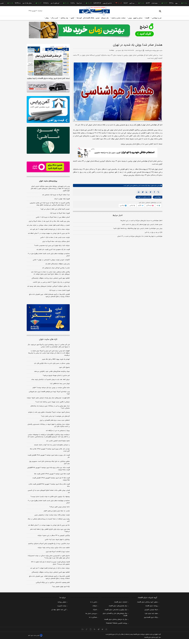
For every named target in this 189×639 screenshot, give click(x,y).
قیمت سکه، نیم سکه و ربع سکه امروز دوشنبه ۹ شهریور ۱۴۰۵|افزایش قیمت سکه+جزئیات (48, 469)
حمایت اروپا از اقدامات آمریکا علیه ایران (58, 552)
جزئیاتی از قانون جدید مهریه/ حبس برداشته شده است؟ (52, 402)
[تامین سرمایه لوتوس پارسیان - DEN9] (48, 140)
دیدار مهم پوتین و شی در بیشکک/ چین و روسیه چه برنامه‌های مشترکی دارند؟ (50, 407)
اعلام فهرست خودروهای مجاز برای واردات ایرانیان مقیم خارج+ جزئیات (48, 398)
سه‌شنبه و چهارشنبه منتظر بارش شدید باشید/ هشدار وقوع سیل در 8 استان (49, 502)
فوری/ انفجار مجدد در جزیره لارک (59, 290)
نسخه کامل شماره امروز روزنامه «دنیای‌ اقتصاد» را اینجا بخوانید (48, 78)
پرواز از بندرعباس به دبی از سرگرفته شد (58, 430)
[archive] (82, 629)
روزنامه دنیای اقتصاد (151, 606)
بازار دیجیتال (105, 18)
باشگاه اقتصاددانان (88, 18)
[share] (90, 629)
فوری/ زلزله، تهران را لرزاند (62, 199)
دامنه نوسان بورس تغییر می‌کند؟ (59, 507)
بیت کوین (115, 3)
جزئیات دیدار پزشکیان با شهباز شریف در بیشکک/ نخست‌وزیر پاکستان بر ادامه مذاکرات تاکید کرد (49, 425)
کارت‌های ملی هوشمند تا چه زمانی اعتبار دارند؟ (55, 416)
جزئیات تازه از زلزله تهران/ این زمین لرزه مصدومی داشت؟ (52, 245)
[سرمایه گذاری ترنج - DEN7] (94, 30)
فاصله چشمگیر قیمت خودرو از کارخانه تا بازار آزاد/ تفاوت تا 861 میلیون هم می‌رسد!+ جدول (50, 563)
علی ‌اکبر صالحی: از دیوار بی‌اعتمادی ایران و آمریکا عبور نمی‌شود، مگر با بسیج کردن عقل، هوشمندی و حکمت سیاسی (49, 346)
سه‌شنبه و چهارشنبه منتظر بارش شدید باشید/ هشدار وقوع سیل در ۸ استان (49, 254)
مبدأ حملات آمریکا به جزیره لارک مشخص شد (56, 195)
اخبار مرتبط (118, 215)
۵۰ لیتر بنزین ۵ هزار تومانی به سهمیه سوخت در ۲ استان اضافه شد (49, 233)
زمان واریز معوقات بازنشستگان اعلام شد (57, 264)
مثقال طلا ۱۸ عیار (11, 3)
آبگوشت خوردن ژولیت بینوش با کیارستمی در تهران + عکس (51, 260)
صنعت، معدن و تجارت (118, 18)
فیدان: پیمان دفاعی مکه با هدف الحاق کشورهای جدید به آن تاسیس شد (49, 491)
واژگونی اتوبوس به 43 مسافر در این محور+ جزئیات (54, 535)
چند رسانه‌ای (64, 18)
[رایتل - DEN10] (48, 167)
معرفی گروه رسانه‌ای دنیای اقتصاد (147, 602)
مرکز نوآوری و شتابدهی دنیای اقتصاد (116, 610)
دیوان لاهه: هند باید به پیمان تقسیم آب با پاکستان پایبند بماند (50, 379)
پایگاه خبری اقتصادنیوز (151, 617)
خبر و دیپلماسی (156, 18)
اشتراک (95, 610)
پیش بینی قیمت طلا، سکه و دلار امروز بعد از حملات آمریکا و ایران (49, 221)
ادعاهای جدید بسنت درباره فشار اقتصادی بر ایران (55, 420)
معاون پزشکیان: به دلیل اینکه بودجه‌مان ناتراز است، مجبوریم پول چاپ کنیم (49, 462)
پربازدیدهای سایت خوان (48, 181)
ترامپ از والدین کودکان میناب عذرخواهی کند (56, 268)
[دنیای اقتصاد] (94, 11)
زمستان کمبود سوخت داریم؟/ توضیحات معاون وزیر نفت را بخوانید (49, 412)
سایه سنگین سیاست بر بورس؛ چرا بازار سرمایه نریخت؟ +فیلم (51, 388)
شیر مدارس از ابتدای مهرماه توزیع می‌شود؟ (56, 375)
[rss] (94, 629)
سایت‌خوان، (153, 185)
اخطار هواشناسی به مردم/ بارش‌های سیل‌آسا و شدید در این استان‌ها (141, 220)
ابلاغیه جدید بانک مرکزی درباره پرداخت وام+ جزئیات (54, 548)
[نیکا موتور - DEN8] (48, 86)
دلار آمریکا (63, 3)
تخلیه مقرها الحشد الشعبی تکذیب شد (58, 441)
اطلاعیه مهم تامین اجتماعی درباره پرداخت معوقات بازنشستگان (51, 278)
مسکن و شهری (138, 18)
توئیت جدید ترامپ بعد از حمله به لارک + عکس (55, 237)
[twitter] (150, 192)
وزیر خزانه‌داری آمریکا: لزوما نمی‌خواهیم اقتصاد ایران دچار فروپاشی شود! (49, 393)
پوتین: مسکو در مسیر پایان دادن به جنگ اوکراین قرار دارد (52, 363)
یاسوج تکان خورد (64, 367)
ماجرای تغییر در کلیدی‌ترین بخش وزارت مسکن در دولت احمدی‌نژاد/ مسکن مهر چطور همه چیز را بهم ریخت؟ (49, 557)
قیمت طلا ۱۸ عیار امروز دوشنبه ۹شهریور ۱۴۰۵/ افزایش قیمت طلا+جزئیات (51, 479)
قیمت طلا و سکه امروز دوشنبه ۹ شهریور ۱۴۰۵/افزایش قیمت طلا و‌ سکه (49, 485)
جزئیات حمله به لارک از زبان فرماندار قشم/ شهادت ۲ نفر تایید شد (50, 229)
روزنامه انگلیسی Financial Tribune (116, 623)
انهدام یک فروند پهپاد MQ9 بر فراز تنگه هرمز (56, 359)
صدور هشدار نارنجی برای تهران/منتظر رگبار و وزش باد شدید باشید (142, 224)
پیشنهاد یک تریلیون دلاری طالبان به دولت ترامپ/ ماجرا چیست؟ (50, 496)
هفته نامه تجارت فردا (151, 613)
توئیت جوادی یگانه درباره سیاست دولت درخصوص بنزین (52, 515)
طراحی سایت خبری (35, 635)
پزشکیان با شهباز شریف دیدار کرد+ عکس (57, 539)
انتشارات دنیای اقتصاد (120, 602)
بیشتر (47, 18)
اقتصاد (147, 18)
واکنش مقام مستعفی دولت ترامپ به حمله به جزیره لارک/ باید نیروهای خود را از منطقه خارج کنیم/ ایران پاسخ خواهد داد (50, 273)
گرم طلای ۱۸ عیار (39, 3)
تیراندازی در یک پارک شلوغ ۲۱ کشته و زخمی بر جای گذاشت (51, 282)
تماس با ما (93, 602)
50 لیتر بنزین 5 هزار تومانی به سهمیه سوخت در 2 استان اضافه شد (49, 525)
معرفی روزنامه (62, 602)
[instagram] (106, 629)
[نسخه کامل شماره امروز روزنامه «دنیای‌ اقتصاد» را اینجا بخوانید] (48, 60)
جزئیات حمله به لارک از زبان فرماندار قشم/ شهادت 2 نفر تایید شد (50, 568)
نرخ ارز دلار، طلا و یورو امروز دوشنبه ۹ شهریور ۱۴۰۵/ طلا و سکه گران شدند (50, 450)
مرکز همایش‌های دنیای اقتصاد (118, 606)
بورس (130, 18)
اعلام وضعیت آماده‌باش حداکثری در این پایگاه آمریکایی (53, 582)
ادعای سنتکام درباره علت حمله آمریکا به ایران (56, 241)
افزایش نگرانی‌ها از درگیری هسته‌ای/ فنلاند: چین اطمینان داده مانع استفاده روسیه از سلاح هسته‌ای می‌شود (49, 295)
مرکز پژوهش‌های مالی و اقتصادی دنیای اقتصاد (115, 614)
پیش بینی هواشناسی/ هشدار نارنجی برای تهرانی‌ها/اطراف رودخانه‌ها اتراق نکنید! (137, 228)
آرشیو (72, 18)
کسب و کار (54, 18)
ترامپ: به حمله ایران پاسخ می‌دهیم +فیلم (57, 511)
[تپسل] (79, 149)
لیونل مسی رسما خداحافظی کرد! (60, 383)
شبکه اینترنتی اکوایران (151, 610)
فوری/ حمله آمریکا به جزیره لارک (60, 213)
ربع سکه (182, 3)
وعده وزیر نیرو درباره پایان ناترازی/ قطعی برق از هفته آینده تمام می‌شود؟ (50, 530)
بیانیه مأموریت (61, 606)
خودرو (98, 18)
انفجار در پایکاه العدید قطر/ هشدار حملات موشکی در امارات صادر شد (48, 225)
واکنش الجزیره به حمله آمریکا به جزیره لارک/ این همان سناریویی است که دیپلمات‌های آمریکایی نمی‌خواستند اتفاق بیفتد (50, 204)
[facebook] (154, 192)
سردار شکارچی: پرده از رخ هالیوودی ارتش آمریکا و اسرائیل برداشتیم (49, 543)
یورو (160, 3)
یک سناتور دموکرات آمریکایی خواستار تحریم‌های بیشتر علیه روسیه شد (48, 286)
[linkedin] (146, 192)
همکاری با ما (93, 617)
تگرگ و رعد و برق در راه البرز (153, 232)
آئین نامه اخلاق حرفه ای (58, 610)
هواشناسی (158, 197)
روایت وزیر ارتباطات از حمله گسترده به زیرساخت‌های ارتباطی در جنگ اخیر (49, 520)
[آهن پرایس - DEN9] (48, 109)
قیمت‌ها (79, 18)
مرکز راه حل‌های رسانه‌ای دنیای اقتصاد (115, 619)
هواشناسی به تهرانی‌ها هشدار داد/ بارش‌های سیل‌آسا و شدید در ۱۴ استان (139, 236)
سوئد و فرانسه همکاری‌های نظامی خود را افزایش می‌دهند (52, 371)
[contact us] (86, 629)
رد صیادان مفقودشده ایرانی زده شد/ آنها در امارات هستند (52, 445)
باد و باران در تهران (143, 197)
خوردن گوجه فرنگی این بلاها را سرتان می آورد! (55, 209)
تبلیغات (94, 606)
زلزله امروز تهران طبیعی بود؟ (61, 586)
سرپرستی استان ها (91, 613)
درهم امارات (139, 3)
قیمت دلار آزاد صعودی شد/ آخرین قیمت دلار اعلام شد (53, 249)
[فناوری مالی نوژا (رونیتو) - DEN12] (48, 317)
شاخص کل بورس (91, 3)
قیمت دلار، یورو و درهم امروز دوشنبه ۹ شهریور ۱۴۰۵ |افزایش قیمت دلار (49, 456)
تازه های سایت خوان (48, 339)
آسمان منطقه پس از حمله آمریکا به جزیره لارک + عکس (53, 217)
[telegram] (142, 192)
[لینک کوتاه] (158, 192)
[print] (138, 192)
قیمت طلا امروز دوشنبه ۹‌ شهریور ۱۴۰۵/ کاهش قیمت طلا (52, 474)
